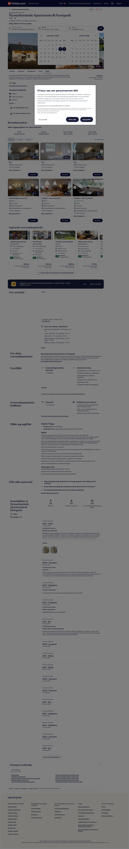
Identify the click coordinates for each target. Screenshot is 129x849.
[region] (65, 105)
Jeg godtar (86, 119)
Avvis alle (72, 119)
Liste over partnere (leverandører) (47, 112)
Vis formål (43, 119)
